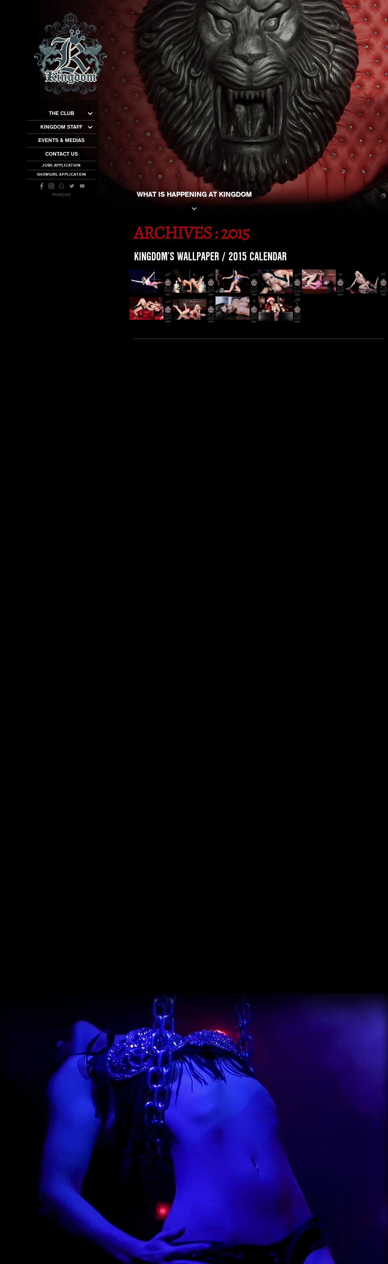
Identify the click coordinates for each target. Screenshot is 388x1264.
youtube (82, 186)
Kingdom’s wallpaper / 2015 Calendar (210, 257)
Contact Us (61, 154)
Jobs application (61, 165)
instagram (51, 186)
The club (61, 113)
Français (61, 195)
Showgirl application (61, 174)
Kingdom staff (61, 127)
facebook (41, 186)
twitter (71, 186)
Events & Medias (61, 140)
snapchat (61, 186)
